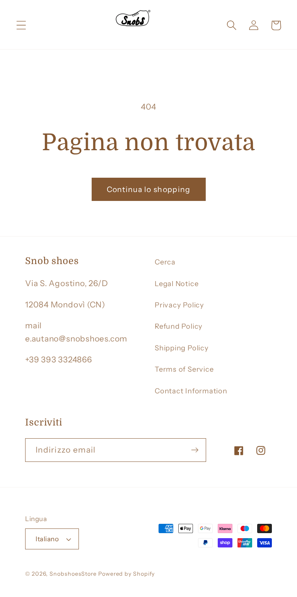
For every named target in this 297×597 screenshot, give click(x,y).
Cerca (165, 261)
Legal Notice (176, 283)
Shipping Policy (182, 347)
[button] (21, 25)
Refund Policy (179, 326)
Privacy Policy (179, 304)
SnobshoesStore (73, 573)
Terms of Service (184, 369)
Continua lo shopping (149, 189)
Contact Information (191, 390)
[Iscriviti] (195, 450)
